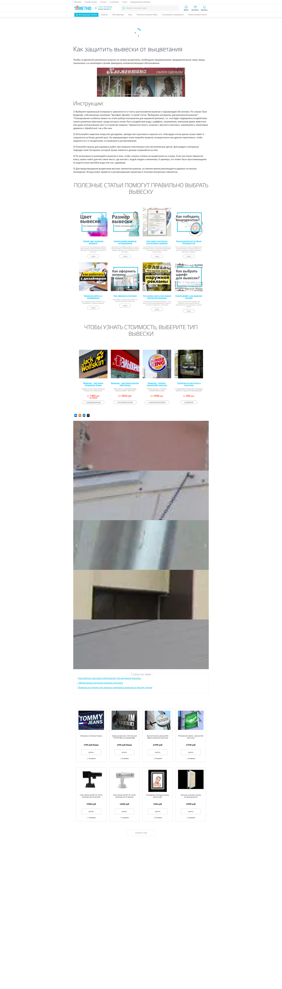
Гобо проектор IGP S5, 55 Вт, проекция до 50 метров (91, 796)
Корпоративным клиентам (140, 2)
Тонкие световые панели (197, 15)
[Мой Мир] (84, 415)
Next (205, 545)
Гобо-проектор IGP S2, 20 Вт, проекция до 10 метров (124, 796)
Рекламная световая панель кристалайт (157, 796)
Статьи (124, 2)
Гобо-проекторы (118, 15)
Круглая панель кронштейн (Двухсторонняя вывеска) (157, 737)
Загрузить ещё (141, 833)
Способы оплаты (90, 2)
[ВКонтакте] (75, 415)
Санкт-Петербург (105, 7)
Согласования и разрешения (173, 15)
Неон (130, 15)
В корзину (92, 758)
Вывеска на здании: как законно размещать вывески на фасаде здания (115, 687)
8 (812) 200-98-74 (104, 9)
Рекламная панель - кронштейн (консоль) (190, 737)
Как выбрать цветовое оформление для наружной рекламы (109, 678)
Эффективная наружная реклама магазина (100, 683)
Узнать (93, 256)
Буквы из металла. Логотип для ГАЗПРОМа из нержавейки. (124, 737)
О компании (114, 2)
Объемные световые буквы (147, 15)
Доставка (77, 2)
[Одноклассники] (80, 415)
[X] (88, 415)
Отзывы (103, 2)
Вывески (104, 15)
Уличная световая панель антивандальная (191, 796)
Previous (76, 545)
